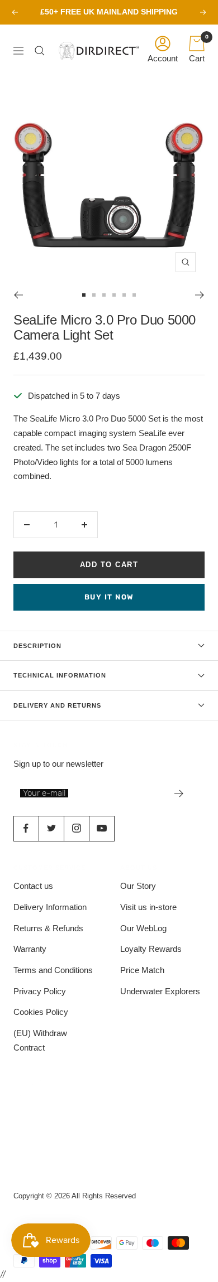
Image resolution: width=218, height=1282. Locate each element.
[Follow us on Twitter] (51, 828)
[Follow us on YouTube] (101, 828)
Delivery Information (50, 907)
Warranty (29, 949)
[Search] (42, 51)
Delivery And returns (57, 705)
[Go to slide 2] (94, 295)
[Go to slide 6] (134, 295)
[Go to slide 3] (104, 295)
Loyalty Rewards (151, 949)
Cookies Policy (40, 1012)
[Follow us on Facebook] (26, 828)
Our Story (138, 886)
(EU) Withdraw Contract (40, 1040)
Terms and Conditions (53, 970)
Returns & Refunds (48, 928)
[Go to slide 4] (114, 295)
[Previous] (18, 295)
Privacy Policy (39, 991)
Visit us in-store (148, 907)
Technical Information (59, 675)
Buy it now (109, 597)
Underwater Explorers (160, 991)
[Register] (179, 793)
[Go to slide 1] (84, 295)
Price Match (142, 970)
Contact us (33, 886)
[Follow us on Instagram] (76, 828)
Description (37, 645)
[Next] (200, 295)
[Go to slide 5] (124, 295)
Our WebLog (143, 928)
